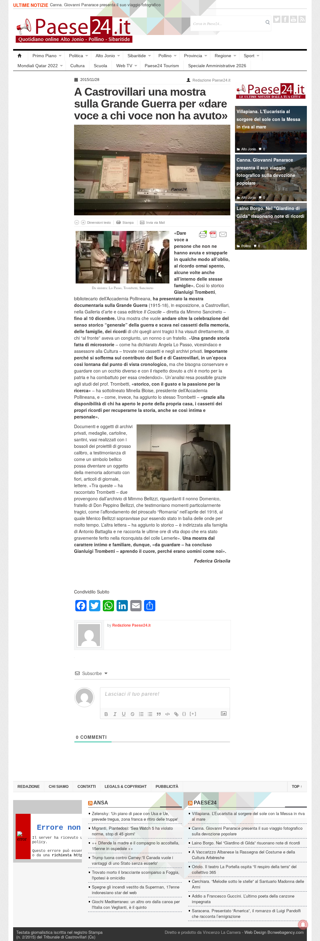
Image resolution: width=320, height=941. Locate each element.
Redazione (29, 786)
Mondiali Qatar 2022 (38, 65)
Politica (76, 55)
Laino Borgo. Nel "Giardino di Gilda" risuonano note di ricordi (270, 212)
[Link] (176, 714)
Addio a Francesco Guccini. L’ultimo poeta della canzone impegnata (243, 898)
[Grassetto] (106, 714)
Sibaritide (137, 55)
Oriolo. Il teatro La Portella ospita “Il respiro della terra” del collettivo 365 (244, 869)
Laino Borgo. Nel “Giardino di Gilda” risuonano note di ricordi (246, 843)
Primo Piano (44, 55)
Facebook (285, 19)
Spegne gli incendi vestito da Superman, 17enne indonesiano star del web (135, 889)
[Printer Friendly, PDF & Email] (213, 234)
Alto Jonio (105, 55)
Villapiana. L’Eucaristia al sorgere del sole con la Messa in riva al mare (248, 816)
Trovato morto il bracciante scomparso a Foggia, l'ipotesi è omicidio (135, 875)
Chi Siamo (58, 786)
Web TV (124, 65)
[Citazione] (158, 714)
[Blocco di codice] (167, 714)
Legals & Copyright (126, 786)
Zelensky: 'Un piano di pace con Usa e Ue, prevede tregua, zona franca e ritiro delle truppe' (135, 816)
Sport (249, 55)
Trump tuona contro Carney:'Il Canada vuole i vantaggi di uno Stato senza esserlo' (132, 860)
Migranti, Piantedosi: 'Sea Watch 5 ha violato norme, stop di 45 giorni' (132, 831)
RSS (302, 19)
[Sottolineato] (123, 714)
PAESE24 (205, 802)
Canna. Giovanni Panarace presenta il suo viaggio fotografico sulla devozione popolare (105, 7)
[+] (193, 713)
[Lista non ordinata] (150, 714)
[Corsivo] (115, 714)
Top (297, 786)
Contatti (87, 786)
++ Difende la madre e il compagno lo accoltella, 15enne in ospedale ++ (135, 845)
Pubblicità (167, 786)
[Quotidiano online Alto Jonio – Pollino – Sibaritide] (20, 56)
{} (184, 713)
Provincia (193, 55)
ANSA (100, 802)
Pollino (165, 55)
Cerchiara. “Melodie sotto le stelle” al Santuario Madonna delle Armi (248, 884)
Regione (223, 55)
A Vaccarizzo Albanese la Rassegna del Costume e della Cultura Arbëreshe (243, 854)
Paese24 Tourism (162, 65)
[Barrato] (132, 714)
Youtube (293, 19)
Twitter (276, 19)
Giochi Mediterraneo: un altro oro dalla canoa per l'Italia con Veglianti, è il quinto (136, 904)
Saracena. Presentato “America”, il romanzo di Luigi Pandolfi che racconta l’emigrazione (246, 913)
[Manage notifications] (303, 925)
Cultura (77, 65)
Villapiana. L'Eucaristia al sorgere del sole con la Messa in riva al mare (268, 119)
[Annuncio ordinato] (141, 714)
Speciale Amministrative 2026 (217, 65)
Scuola (100, 65)
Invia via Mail (155, 222)
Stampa (128, 222)
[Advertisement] (40, 169)
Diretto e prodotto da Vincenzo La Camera (203, 932)
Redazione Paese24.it (211, 80)
